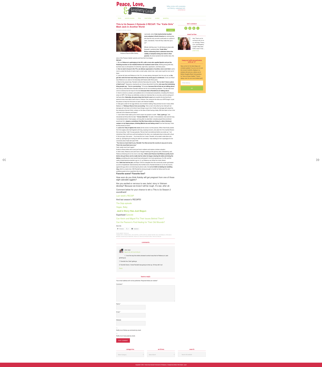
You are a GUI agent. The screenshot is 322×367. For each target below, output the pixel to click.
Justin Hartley (143, 234)
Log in (185, 364)
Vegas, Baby (121, 206)
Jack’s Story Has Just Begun (131, 210)
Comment (119, 284)
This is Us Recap (156, 236)
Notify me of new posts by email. (125, 336)
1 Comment (171, 30)
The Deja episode (124, 203)
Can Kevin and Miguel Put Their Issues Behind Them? (140, 218)
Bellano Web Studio (178, 364)
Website (118, 320)
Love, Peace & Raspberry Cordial (137, 8)
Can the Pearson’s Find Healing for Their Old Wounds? (140, 222)
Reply (121, 268)
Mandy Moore (152, 234)
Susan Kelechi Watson (127, 236)
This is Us (126, 233)
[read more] (196, 50)
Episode (129, 214)
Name (118, 304)
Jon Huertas (135, 234)
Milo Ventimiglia (160, 234)
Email (118, 312)
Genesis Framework (155, 364)
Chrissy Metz (127, 234)
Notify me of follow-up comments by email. (128, 330)
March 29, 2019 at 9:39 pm (132, 252)
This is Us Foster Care (145, 236)
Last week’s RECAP (125, 195)
